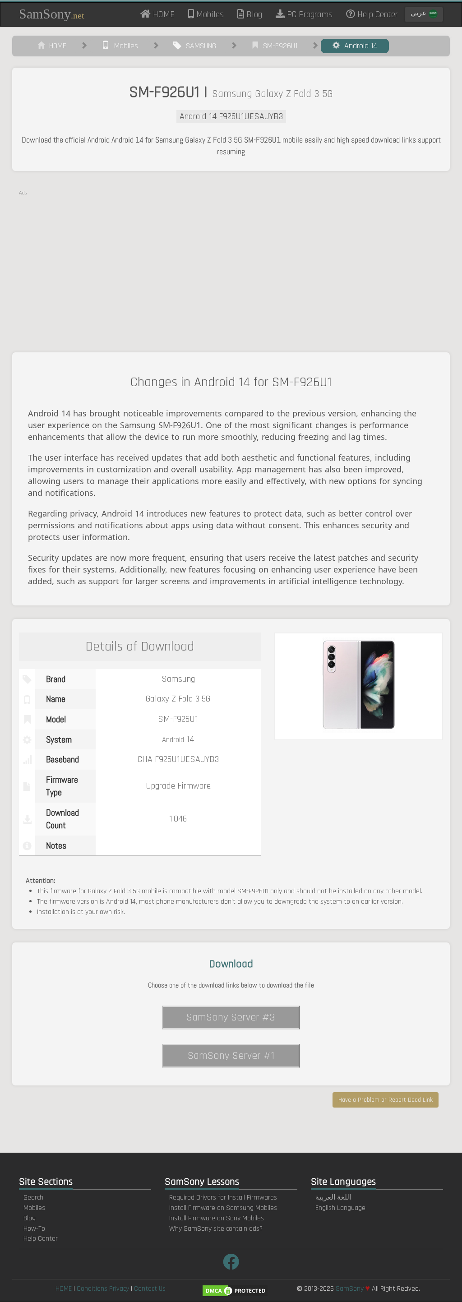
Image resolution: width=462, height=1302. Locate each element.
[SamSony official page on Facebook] (231, 1263)
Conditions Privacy (103, 1288)
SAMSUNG (198, 46)
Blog (253, 14)
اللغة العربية (333, 1197)
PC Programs (309, 14)
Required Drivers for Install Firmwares (223, 1197)
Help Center (376, 14)
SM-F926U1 (278, 46)
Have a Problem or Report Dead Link (385, 1100)
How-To (34, 1228)
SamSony (51, 13)
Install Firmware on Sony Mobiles (216, 1218)
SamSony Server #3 (230, 1017)
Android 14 (358, 46)
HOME (166, 14)
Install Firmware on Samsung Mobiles (223, 1208)
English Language (340, 1208)
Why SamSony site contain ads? (216, 1228)
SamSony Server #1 (231, 1055)
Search (33, 1197)
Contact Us (150, 1288)
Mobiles (209, 14)
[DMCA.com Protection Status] (235, 1290)
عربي (420, 13)
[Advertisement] (231, 260)
